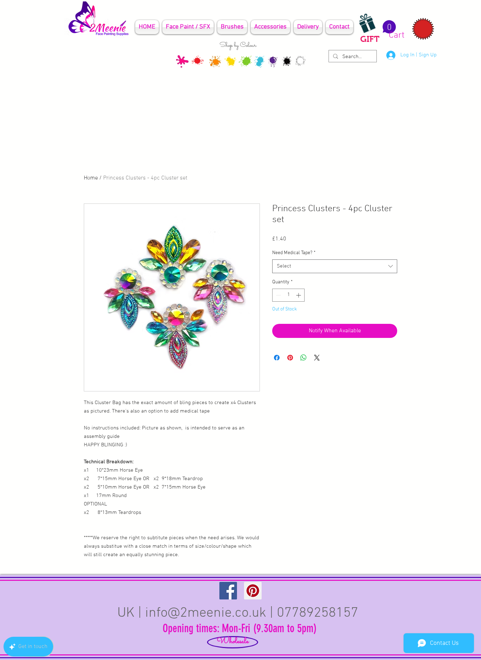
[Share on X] (317, 357)
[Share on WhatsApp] (303, 357)
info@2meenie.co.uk (205, 613)
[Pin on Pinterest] (290, 357)
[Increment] (299, 295)
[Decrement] (277, 295)
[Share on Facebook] (277, 357)
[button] (392, 30)
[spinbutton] (288, 295)
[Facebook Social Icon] (228, 590)
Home (91, 178)
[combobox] (334, 266)
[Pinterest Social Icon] (253, 590)
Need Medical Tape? (294, 253)
